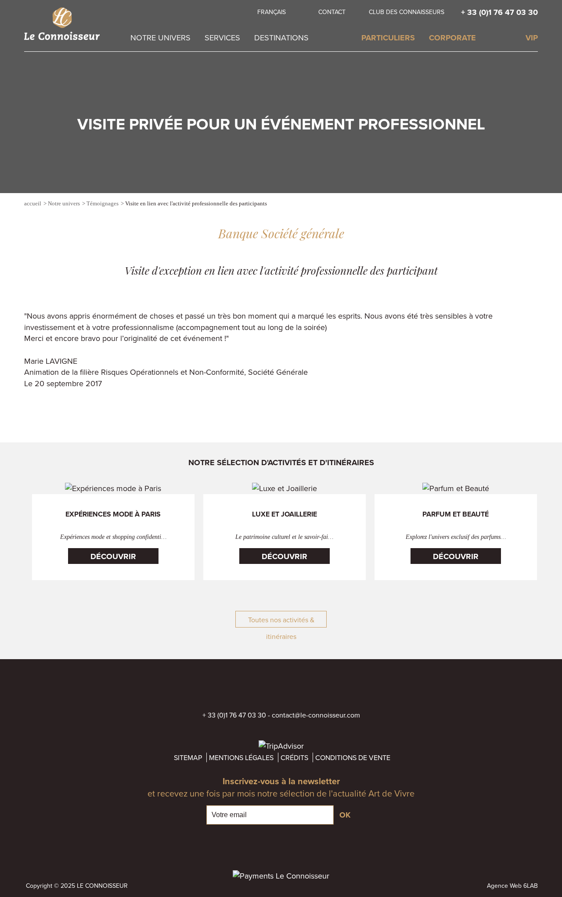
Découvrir (113, 556)
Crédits (294, 757)
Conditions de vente (352, 757)
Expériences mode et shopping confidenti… (113, 537)
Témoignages (102, 203)
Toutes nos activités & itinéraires (281, 621)
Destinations (281, 37)
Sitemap (188, 757)
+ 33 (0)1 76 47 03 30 (499, 12)
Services (222, 37)
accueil (32, 203)
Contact (332, 11)
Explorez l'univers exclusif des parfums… (456, 537)
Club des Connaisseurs (406, 11)
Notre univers (160, 37)
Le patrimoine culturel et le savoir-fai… (284, 537)
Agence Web (504, 885)
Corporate (452, 37)
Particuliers (388, 37)
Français (271, 11)
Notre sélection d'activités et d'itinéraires (281, 462)
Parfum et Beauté (455, 514)
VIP (532, 37)
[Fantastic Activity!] (533, 204)
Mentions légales (241, 757)
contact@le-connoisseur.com (316, 715)
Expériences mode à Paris (113, 514)
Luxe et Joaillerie (284, 514)
